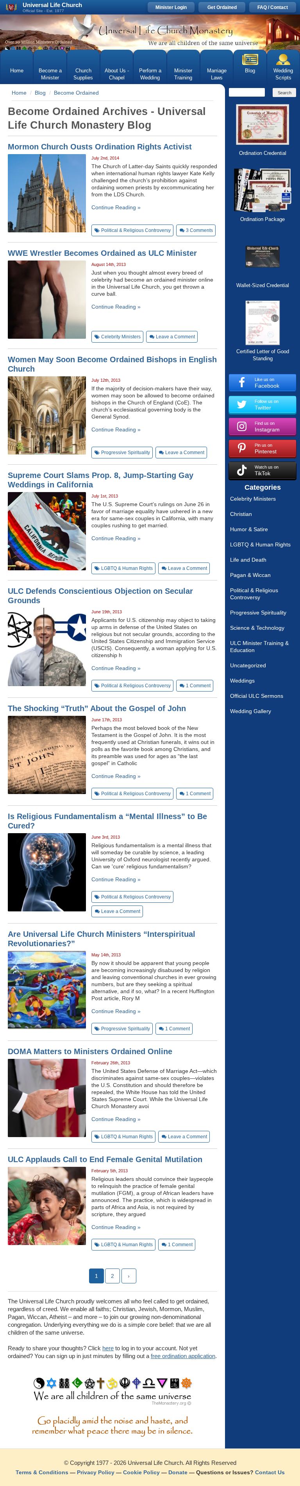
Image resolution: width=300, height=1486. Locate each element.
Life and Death (248, 560)
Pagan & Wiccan (250, 575)
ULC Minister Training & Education (259, 646)
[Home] (150, 32)
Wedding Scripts (283, 74)
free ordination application (183, 1356)
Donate (178, 1472)
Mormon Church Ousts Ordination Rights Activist (100, 146)
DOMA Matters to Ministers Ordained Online (90, 1051)
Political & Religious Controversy (254, 593)
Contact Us (270, 1472)
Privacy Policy (95, 1472)
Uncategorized (248, 665)
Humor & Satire (249, 529)
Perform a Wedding (150, 74)
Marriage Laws (217, 74)
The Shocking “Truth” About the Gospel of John (97, 708)
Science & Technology (257, 628)
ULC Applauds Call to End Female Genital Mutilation (105, 1159)
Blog (250, 71)
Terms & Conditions (42, 1472)
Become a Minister (50, 74)
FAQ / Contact (272, 7)
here (108, 1348)
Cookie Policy (141, 1472)
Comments (199, 230)
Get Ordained (222, 7)
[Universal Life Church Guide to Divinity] (113, 1393)
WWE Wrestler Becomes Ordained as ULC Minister (102, 253)
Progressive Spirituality (258, 612)
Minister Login (171, 7)
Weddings (242, 680)
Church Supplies (83, 74)
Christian (241, 514)
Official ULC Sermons (256, 696)
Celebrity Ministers (253, 499)
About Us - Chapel (117, 74)
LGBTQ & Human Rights (260, 544)
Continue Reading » (116, 207)
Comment (198, 685)
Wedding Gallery (250, 711)
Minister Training (183, 74)
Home (16, 71)
